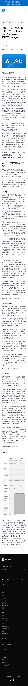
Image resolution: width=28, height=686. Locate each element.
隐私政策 (9, 676)
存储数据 (4, 600)
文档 (3, 616)
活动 (3, 660)
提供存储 (4, 603)
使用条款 (18, 676)
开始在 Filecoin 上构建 (7, 605)
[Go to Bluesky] (17, 579)
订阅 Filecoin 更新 (6, 566)
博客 (3, 608)
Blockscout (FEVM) (6, 644)
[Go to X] (12, 579)
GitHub (3, 621)
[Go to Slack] (2, 579)
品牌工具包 (4, 628)
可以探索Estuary (6, 298)
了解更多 (16, 298)
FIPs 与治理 (5, 665)
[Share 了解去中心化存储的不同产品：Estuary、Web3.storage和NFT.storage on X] (21, 49)
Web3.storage (6, 306)
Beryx (3, 642)
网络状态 (4, 631)
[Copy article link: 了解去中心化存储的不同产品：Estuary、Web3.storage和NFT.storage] (3, 49)
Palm (13, 432)
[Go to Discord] (7, 579)
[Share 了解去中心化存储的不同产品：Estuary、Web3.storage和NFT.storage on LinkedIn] (12, 49)
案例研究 (4, 598)
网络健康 (4, 634)
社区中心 (4, 657)
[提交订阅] (24, 569)
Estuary (4, 195)
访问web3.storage (7, 369)
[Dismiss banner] (25, 3)
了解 (3, 595)
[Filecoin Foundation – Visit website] (16, 680)
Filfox (3, 647)
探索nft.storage (6, 446)
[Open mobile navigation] (24, 10)
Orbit (3, 662)
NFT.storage (15, 381)
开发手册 (4, 618)
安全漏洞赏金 (5, 626)
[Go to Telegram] (22, 579)
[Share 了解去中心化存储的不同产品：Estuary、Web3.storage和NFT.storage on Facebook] (7, 49)
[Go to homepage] (3, 10)
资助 (3, 623)
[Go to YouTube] (2, 584)
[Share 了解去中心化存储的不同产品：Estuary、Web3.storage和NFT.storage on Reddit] (16, 49)
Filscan (3, 649)
